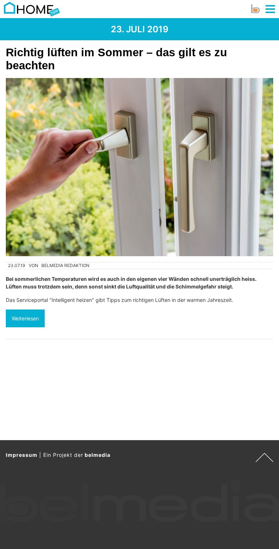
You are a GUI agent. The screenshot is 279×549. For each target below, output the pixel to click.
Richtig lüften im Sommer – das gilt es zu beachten (116, 59)
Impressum (21, 455)
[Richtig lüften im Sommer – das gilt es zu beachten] (139, 167)
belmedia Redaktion (65, 265)
